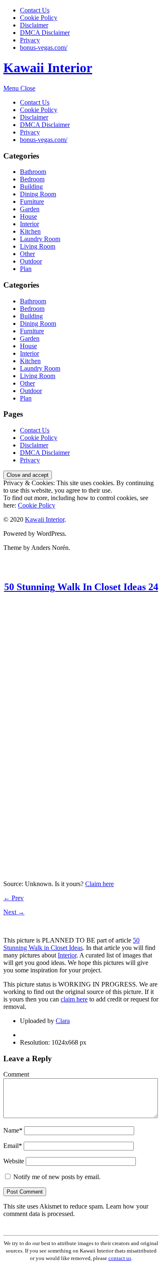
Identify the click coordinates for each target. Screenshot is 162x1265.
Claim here (99, 883)
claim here (74, 999)
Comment (16, 1074)
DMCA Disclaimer (45, 32)
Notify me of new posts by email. (57, 1176)
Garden (29, 208)
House (28, 216)
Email (12, 1145)
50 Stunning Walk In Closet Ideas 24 (81, 586)
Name (12, 1130)
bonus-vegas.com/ (43, 47)
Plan (26, 268)
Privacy (30, 40)
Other (27, 253)
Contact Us (34, 10)
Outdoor (31, 261)
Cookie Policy (38, 17)
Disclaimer (34, 25)
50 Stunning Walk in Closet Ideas (71, 944)
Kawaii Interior (47, 67)
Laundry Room (40, 238)
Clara (63, 1020)
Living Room (37, 246)
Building (31, 186)
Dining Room (38, 194)
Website (13, 1161)
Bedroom (32, 179)
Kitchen (30, 231)
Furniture (32, 201)
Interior (29, 223)
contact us (119, 1258)
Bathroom (33, 171)
